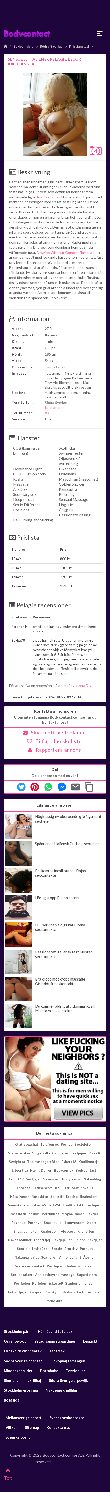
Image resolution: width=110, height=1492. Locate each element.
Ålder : (17, 329)
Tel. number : (23, 413)
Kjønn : (18, 341)
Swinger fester (71, 453)
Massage (21, 484)
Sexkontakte (24, 46)
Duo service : (23, 367)
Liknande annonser (55, 805)
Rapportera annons (58, 750)
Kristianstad (79, 46)
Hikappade (68, 468)
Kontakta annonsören (55, 711)
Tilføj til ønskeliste (58, 741)
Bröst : (18, 348)
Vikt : (16, 361)
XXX (48, 413)
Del (55, 769)
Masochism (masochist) (78, 479)
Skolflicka (67, 448)
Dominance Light (27, 468)
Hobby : (18, 393)
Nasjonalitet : (23, 335)
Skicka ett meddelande (58, 732)
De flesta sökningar (55, 1133)
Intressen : (21, 373)
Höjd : (17, 354)
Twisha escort (55, 367)
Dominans (67, 474)
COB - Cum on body (29, 474)
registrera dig (79, 685)
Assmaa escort (49, 197)
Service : (19, 419)
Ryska (18, 479)
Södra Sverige (51, 46)
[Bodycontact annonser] (55, 33)
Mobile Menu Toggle (99, 33)
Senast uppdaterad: (46, 697)
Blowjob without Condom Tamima (64, 252)
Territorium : (23, 402)
